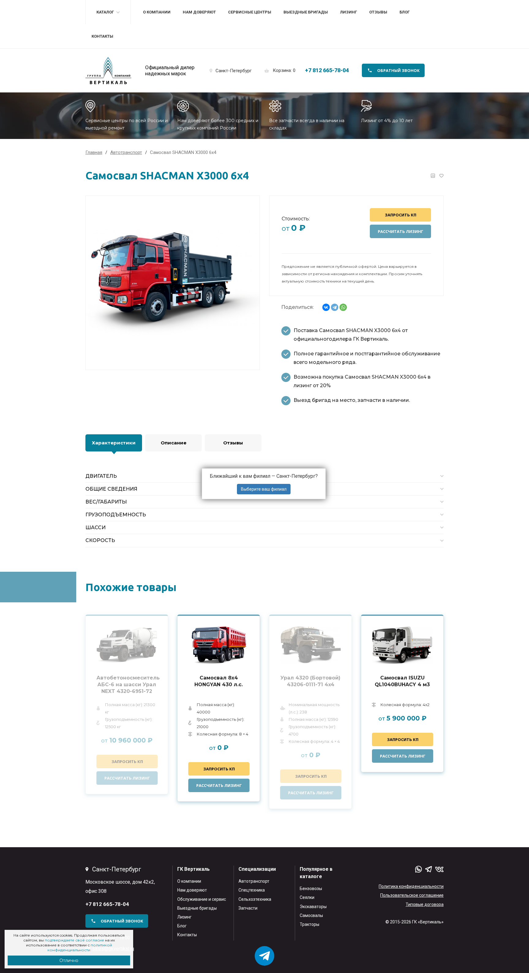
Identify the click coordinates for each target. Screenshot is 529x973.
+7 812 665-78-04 (327, 70)
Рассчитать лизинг (400, 231)
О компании (157, 12)
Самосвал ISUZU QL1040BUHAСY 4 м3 (402, 681)
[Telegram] (334, 307)
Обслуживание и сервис (201, 899)
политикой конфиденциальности (79, 947)
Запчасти (247, 908)
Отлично (68, 960)
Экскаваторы (313, 906)
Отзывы (378, 12)
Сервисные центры (249, 12)
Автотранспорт (253, 881)
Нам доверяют (199, 12)
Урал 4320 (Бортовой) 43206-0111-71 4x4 (310, 681)
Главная (93, 152)
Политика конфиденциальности (411, 886)
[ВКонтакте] (326, 307)
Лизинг (348, 12)
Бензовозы (311, 888)
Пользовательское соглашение (412, 895)
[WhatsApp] (343, 307)
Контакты (102, 36)
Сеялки (307, 897)
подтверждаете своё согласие (74, 940)
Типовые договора (425, 904)
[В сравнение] (433, 176)
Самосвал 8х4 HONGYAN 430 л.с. (218, 681)
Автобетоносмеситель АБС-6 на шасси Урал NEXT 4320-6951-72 (126, 684)
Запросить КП (400, 215)
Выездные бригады (305, 12)
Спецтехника (251, 890)
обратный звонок (398, 70)
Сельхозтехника (254, 899)
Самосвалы (311, 915)
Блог (405, 12)
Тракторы (309, 924)
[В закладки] (441, 176)
